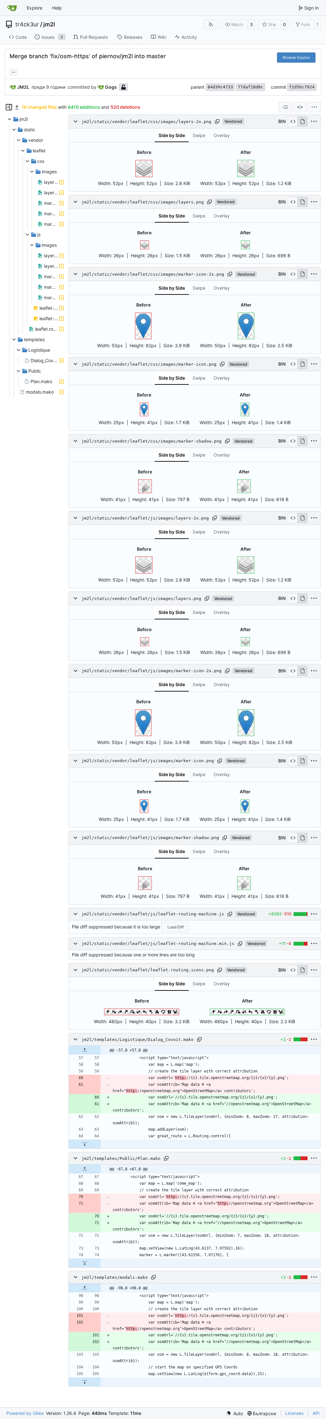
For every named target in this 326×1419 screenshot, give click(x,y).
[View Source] (293, 121)
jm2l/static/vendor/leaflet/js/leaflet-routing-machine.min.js (158, 943)
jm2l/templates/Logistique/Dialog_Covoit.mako (138, 1039)
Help (57, 7)
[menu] (314, 107)
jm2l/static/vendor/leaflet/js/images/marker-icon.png (148, 760)
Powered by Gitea (25, 1413)
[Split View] (300, 107)
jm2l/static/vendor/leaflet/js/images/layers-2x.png (145, 518)
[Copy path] (217, 121)
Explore (34, 7)
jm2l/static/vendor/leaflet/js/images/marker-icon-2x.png (152, 670)
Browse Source (296, 57)
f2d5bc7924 (302, 87)
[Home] (12, 8)
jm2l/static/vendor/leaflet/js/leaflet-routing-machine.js (153, 914)
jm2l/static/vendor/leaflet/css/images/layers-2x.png (146, 121)
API (316, 1413)
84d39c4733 (220, 87)
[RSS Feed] (210, 24)
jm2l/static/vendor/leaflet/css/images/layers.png (143, 202)
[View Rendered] (302, 121)
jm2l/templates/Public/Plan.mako (121, 1158)
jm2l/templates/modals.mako (115, 1277)
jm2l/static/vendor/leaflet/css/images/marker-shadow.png (152, 441)
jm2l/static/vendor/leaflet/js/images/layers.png (141, 598)
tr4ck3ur (27, 24)
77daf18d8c (250, 87)
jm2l (49, 24)
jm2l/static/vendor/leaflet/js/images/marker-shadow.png (150, 837)
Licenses (294, 1413)
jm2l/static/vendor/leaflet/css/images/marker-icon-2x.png (153, 274)
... (13, 71)
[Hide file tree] (9, 107)
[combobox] (285, 107)
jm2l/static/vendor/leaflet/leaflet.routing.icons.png (148, 970)
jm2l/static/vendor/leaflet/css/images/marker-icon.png (149, 364)
